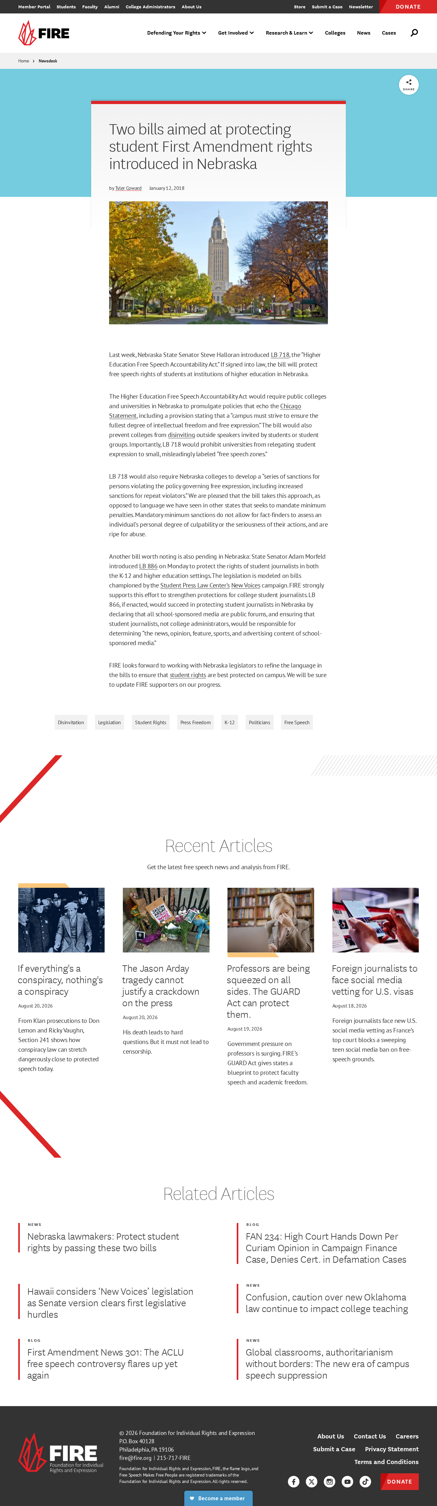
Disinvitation (71, 722)
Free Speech (297, 722)
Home (23, 61)
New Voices (245, 585)
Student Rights (150, 722)
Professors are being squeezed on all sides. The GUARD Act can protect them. (268, 991)
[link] (45, 33)
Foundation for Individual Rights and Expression (197, 1433)
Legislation (109, 722)
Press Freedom (195, 722)
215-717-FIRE (174, 1457)
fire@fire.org (135, 1457)
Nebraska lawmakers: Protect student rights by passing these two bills (103, 1241)
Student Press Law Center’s (195, 585)
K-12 (230, 722)
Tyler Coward (128, 188)
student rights (188, 675)
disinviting (181, 435)
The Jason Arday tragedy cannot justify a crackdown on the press (161, 985)
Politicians (259, 722)
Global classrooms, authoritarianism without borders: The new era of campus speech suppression (327, 1363)
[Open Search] (414, 33)
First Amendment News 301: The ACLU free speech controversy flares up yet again (105, 1363)
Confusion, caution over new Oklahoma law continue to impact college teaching (327, 1302)
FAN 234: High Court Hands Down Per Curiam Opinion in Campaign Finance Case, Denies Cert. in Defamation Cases (326, 1247)
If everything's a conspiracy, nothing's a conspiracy (60, 979)
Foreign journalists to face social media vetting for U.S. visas (375, 979)
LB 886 (148, 566)
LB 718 (280, 355)
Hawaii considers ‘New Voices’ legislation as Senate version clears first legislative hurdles (110, 1302)
